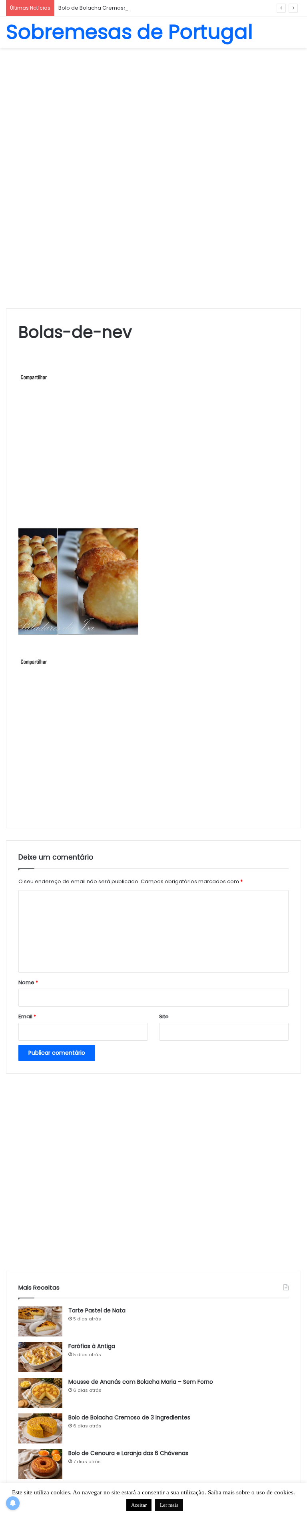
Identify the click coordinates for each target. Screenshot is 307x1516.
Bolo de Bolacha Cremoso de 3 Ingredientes (116, 8)
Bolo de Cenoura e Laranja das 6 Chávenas (128, 1453)
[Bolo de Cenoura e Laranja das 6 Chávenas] (40, 1464)
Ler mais (169, 1505)
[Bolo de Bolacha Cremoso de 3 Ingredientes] (40, 1428)
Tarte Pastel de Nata (97, 1310)
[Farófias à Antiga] (40, 1357)
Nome (28, 982)
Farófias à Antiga (91, 1346)
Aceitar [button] (139, 1505)
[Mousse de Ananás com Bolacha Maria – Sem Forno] (40, 1393)
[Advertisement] (153, 112)
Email (27, 1016)
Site (164, 1016)
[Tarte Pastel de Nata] (40, 1321)
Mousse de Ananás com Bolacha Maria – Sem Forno (140, 1382)
